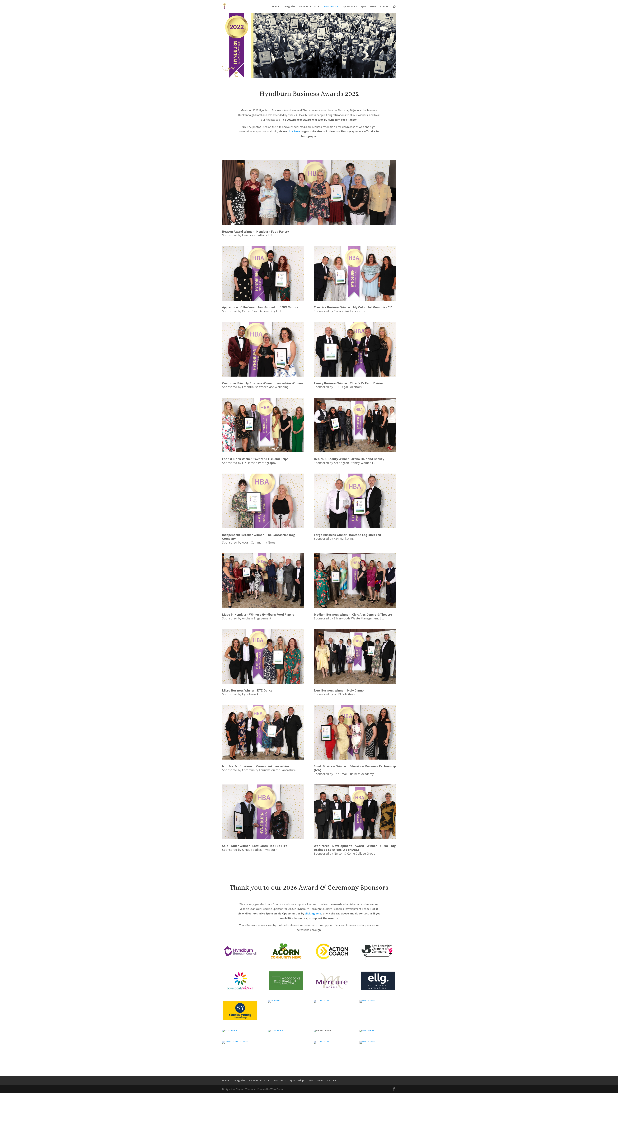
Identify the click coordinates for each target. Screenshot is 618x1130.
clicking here (313, 913)
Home (275, 6)
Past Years (330, 6)
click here (294, 131)
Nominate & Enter (309, 6)
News (373, 6)
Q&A (363, 6)
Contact (384, 6)
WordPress (276, 1089)
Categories (289, 6)
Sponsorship (350, 6)
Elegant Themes (245, 1089)
